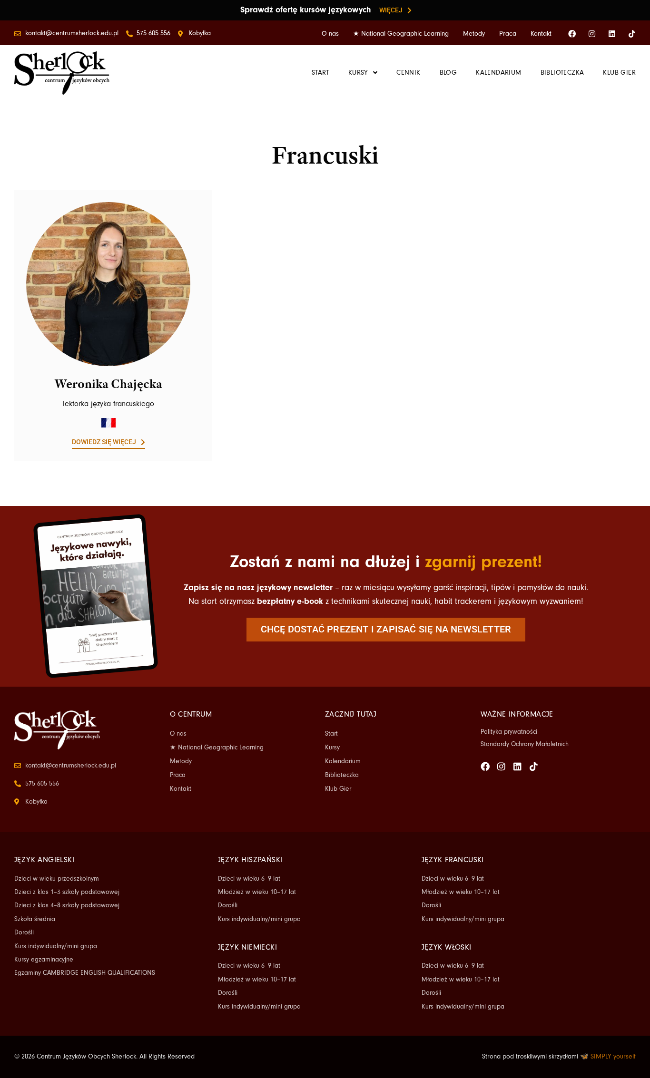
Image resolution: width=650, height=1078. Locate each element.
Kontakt (541, 34)
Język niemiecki (247, 947)
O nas (330, 34)
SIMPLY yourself (613, 1056)
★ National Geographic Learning (401, 34)
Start (331, 734)
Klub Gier (338, 789)
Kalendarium (343, 761)
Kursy (332, 747)
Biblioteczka (342, 775)
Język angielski (44, 859)
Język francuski (453, 859)
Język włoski (447, 947)
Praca (507, 34)
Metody (474, 34)
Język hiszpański (250, 859)
